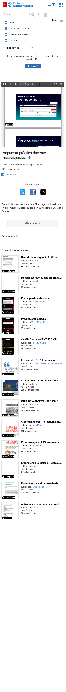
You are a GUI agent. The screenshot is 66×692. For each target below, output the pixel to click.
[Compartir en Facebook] (33, 192)
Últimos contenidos (19, 34)
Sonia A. (35, 384)
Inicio (12, 22)
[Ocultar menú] (57, 20)
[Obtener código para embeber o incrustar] (43, 192)
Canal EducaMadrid (19, 28)
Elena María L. (38, 425)
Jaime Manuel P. (39, 487)
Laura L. (35, 281)
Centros (13, 40)
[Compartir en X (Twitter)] (22, 192)
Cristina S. (36, 507)
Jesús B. (35, 261)
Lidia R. (38, 164)
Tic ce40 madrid (38, 302)
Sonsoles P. (36, 405)
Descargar (11, 174)
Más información (33, 223)
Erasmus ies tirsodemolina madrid (47, 363)
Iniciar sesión (32, 66)
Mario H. (35, 466)
